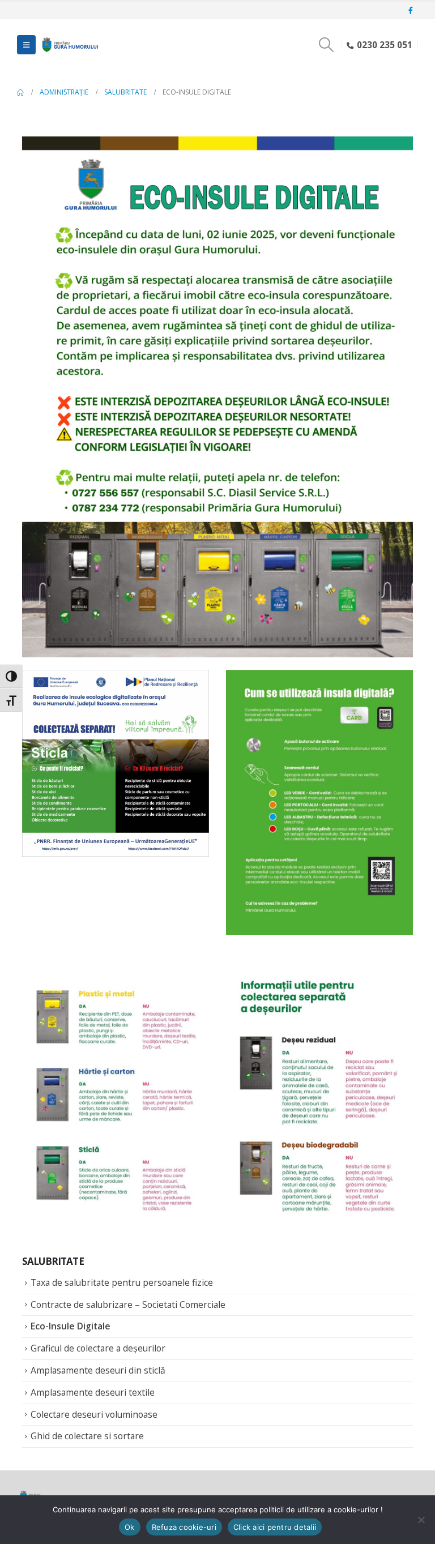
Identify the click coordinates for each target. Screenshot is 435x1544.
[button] (26, 44)
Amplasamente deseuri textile (93, 1392)
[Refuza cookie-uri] (421, 1519)
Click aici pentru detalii (274, 1527)
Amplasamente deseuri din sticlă (98, 1370)
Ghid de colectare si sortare (87, 1436)
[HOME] (20, 92)
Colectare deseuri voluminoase (94, 1414)
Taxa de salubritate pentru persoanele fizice (122, 1282)
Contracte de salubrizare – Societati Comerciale (128, 1304)
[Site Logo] (69, 45)
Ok (130, 1527)
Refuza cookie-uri (184, 1527)
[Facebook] (410, 10)
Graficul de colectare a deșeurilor (98, 1348)
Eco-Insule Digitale (70, 1326)
